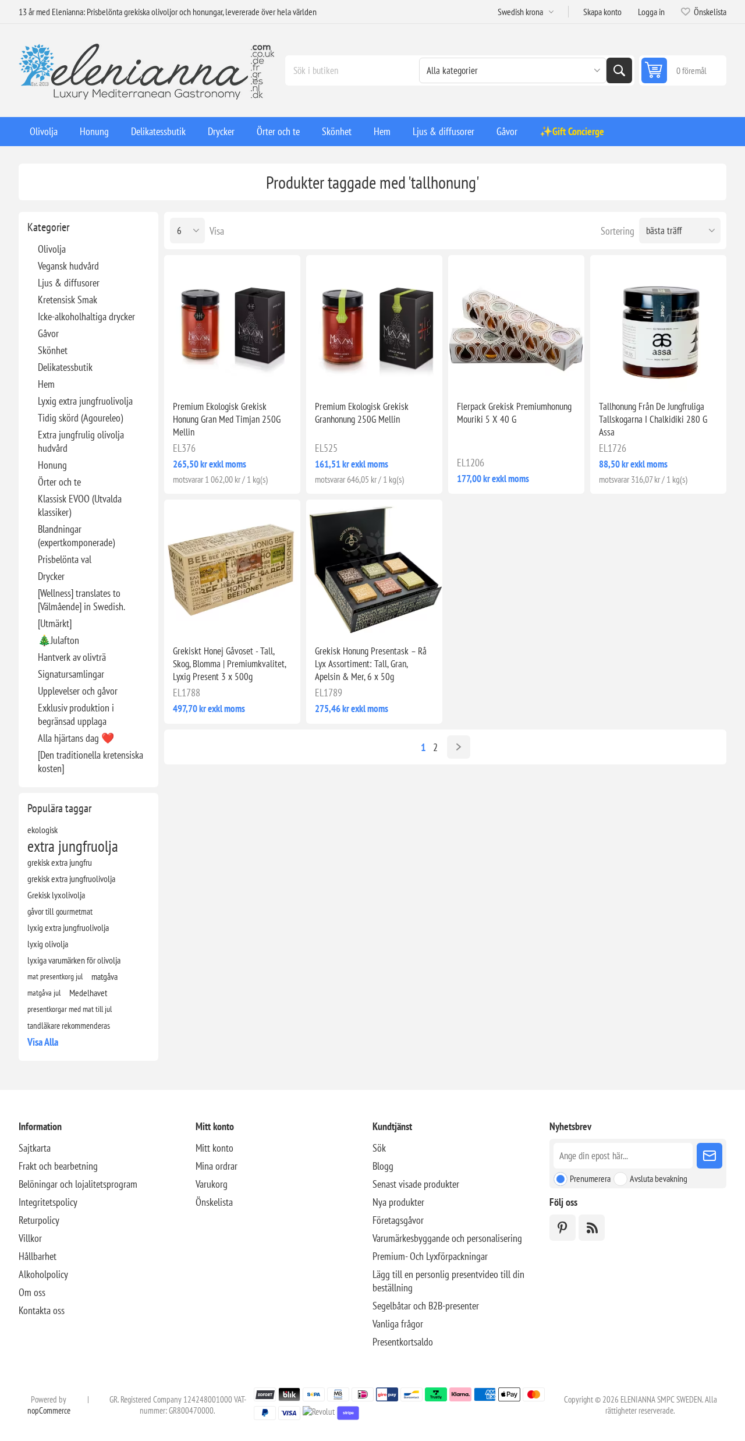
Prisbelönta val (64, 559)
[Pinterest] (562, 1228)
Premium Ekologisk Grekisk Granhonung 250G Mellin (362, 413)
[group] (232, 323)
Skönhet (53, 350)
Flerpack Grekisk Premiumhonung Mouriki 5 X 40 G (514, 413)
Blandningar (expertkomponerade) (76, 535)
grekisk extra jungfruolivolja (71, 878)
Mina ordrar (216, 1166)
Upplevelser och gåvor (78, 691)
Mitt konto (214, 1148)
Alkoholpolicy (43, 1274)
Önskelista (214, 1202)
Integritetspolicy (48, 1202)
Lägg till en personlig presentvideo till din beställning (448, 1280)
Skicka (709, 1156)
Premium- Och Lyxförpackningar (430, 1256)
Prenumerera (590, 1178)
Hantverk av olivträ (72, 657)
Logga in (651, 11)
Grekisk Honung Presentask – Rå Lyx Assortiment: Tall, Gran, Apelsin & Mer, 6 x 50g (371, 664)
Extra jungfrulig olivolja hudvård (81, 441)
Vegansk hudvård (68, 265)
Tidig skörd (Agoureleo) (80, 417)
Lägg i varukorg (257, 372)
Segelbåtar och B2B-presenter (425, 1305)
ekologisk (42, 829)
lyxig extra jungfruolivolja (68, 927)
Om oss (32, 1292)
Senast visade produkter (415, 1184)
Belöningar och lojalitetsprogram (78, 1184)
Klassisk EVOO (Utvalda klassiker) (80, 505)
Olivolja (52, 249)
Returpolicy (39, 1220)
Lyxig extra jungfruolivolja (85, 401)
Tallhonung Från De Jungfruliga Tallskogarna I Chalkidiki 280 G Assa (653, 419)
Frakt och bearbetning (58, 1166)
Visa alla (42, 1042)
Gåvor (48, 333)
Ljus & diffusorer (69, 282)
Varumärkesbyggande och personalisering (447, 1238)
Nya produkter (398, 1202)
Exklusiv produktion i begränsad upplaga (76, 714)
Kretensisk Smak (67, 299)
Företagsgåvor (398, 1220)
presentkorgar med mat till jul (69, 1008)
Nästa (458, 747)
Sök (619, 70)
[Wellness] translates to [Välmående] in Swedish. (81, 599)
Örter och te (59, 481)
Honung (52, 465)
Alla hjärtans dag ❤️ (76, 738)
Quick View (207, 372)
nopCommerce (48, 1410)
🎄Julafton (58, 640)
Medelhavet (88, 993)
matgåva (104, 976)
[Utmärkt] (55, 623)
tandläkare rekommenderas (68, 1025)
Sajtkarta (35, 1148)
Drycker (51, 576)
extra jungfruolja (72, 846)
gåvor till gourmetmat (60, 911)
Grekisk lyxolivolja (56, 895)
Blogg (382, 1166)
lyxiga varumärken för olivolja (73, 960)
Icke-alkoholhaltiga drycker (86, 316)
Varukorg (212, 1184)
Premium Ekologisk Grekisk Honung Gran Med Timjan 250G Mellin (227, 419)
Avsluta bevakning (658, 1178)
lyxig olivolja (47, 944)
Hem (46, 384)
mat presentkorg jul (55, 976)
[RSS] (592, 1228)
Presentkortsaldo (402, 1341)
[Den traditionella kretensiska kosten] (90, 761)
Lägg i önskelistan (182, 372)
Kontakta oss (42, 1310)
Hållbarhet (37, 1256)
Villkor (30, 1238)
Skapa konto (602, 11)
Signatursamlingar (71, 674)
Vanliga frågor (397, 1323)
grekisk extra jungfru (59, 862)
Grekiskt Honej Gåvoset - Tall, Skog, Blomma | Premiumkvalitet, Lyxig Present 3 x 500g (229, 664)
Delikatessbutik (65, 367)
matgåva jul (44, 992)
